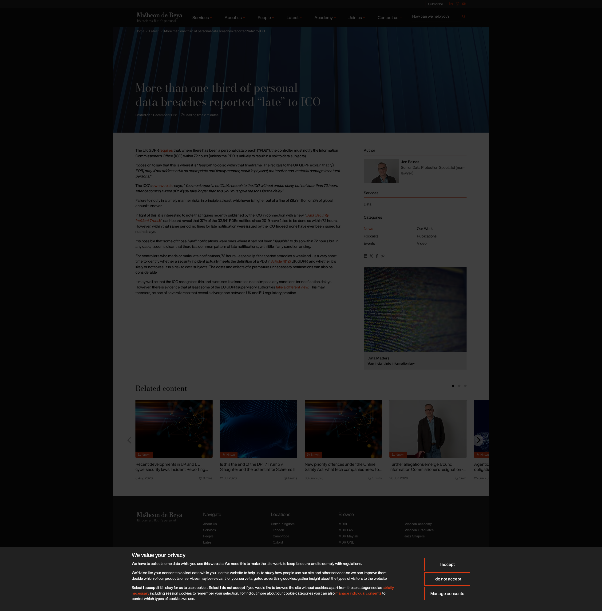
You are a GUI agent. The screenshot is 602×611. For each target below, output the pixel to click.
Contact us (388, 17)
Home (139, 30)
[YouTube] (464, 4)
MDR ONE (346, 542)
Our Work (425, 228)
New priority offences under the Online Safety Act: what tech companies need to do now (342, 469)
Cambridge (281, 536)
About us (233, 17)
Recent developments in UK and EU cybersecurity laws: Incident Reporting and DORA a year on (170, 469)
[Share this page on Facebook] (377, 256)
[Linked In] (451, 4)
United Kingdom (283, 523)
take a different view (292, 287)
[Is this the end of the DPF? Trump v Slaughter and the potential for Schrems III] (258, 429)
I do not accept (447, 579)
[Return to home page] (158, 17)
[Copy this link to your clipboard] (382, 256)
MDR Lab (346, 530)
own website (163, 185)
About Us (210, 523)
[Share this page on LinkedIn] (366, 256)
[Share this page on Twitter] (371, 256)
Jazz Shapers (414, 536)
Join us (355, 17)
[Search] (464, 17)
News (368, 228)
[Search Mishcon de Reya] (439, 17)
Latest (293, 17)
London (278, 530)
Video (422, 243)
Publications (426, 236)
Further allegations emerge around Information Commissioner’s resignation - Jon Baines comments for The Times (426, 469)
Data (367, 204)
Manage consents (447, 593)
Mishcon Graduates (419, 530)
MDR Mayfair (348, 536)
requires (166, 150)
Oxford (278, 542)
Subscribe (435, 3)
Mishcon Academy (418, 523)
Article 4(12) (281, 261)
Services (200, 17)
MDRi (343, 523)
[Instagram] (457, 4)
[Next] (477, 440)
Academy (323, 17)
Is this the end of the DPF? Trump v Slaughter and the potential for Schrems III (258, 467)
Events (369, 243)
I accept (447, 564)
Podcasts (371, 236)
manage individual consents (358, 593)
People (264, 17)
